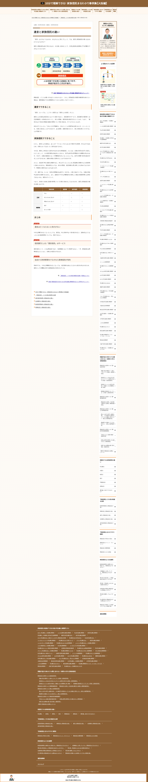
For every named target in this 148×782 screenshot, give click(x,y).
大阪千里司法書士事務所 (106, 344)
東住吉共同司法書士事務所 (106, 309)
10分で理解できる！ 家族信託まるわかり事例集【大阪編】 (76, 3)
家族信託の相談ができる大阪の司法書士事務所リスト (107, 115)
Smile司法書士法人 (104, 162)
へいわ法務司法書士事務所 (106, 126)
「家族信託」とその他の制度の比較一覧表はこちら (74, 275)
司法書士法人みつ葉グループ (106, 172)
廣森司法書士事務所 (105, 287)
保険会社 (102, 486)
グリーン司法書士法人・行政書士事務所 (106, 234)
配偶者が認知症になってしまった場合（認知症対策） (107, 392)
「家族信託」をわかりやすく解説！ (107, 533)
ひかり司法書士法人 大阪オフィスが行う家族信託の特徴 (107, 153)
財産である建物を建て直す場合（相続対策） (107, 446)
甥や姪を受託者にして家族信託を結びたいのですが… (106, 578)
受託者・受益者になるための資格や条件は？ (106, 584)
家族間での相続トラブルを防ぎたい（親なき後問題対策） (107, 424)
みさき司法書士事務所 (105, 279)
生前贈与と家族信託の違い (43, 301)
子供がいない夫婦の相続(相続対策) (107, 435)
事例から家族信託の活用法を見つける (107, 54)
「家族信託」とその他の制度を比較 (45, 295)
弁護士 (101, 470)
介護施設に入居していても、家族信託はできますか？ (106, 572)
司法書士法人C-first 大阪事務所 (106, 244)
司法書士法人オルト (105, 326)
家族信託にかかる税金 (105, 552)
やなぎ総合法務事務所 (105, 248)
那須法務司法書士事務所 (106, 330)
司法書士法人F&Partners (106, 158)
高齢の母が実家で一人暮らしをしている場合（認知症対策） (107, 372)
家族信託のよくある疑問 (106, 560)
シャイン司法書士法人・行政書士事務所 (106, 196)
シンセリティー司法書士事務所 (106, 185)
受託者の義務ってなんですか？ (106, 594)
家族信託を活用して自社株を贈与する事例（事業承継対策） (107, 403)
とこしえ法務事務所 (105, 262)
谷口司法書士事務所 (105, 147)
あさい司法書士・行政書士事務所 (106, 121)
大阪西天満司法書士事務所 (106, 258)
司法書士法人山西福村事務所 (106, 225)
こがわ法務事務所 (104, 322)
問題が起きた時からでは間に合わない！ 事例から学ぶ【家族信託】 (107, 359)
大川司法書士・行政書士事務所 (106, 314)
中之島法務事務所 (104, 206)
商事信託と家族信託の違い (43, 307)
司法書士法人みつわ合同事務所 (106, 190)
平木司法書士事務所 (105, 230)
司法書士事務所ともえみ (106, 239)
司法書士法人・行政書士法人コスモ (106, 348)
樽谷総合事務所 (104, 340)
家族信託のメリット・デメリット (106, 543)
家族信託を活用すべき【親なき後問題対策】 (106, 409)
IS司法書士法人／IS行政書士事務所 (106, 291)
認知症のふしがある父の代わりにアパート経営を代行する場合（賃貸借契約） (107, 379)
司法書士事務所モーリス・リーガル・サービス (106, 335)
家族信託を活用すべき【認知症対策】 (106, 366)
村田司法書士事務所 (105, 134)
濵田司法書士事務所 (105, 180)
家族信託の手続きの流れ (106, 538)
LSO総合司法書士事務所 (106, 301)
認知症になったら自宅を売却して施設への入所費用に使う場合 (107, 386)
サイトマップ (41, 764)
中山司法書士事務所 (105, 130)
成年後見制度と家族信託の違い (44, 298)
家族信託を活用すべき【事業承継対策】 (106, 397)
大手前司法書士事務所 (105, 319)
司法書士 (102, 466)
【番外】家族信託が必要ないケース (106, 451)
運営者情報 (103, 614)
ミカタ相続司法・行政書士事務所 (106, 201)
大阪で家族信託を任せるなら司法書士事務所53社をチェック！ (71, 93)
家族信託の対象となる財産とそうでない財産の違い (106, 605)
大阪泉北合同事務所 (105, 305)
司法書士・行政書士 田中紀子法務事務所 (107, 138)
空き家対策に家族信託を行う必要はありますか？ (106, 600)
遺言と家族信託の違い (105, 515)
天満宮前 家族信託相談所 (106, 220)
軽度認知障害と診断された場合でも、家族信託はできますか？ (106, 566)
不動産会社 (103, 482)
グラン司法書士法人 (105, 176)
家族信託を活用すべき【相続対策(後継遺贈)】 (106, 430)
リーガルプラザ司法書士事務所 (106, 210)
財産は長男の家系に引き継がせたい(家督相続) (107, 440)
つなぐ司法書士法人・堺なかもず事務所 (106, 297)
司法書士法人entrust (105, 283)
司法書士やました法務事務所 (106, 266)
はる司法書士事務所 (105, 275)
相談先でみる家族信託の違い (107, 461)
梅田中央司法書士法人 (105, 143)
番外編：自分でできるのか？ (106, 491)
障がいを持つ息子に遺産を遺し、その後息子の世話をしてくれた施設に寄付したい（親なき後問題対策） (107, 416)
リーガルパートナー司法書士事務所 (106, 166)
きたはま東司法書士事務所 (106, 271)
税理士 (101, 474)
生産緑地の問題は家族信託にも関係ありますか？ (106, 589)
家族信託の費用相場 (105, 548)
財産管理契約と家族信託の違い (44, 304)
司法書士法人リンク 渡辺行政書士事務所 (107, 216)
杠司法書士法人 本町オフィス (107, 253)
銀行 (101, 478)
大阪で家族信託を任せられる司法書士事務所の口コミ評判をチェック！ (68, 281)
